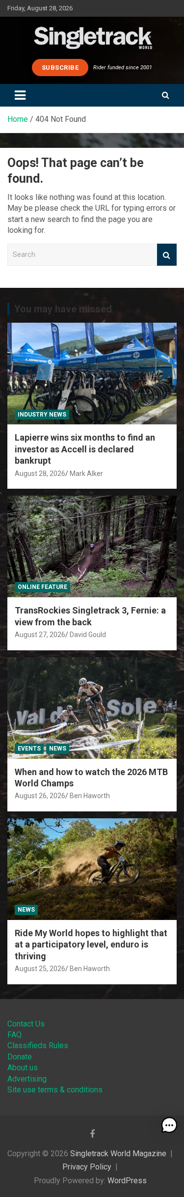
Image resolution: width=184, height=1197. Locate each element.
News (57, 748)
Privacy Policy (86, 1166)
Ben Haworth (90, 796)
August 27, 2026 (40, 635)
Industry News (42, 414)
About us (22, 1067)
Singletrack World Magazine (118, 1153)
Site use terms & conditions (55, 1089)
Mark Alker (86, 473)
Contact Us (26, 1024)
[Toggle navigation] (20, 95)
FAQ (14, 1034)
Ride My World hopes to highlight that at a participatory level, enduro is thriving (91, 944)
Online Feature (42, 587)
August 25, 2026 (40, 969)
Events (29, 748)
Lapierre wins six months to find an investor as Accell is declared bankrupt (85, 449)
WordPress (127, 1180)
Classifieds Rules (37, 1045)
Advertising (27, 1079)
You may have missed (63, 309)
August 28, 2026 (40, 473)
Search (167, 255)
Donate (19, 1056)
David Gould (88, 635)
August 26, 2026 (40, 796)
